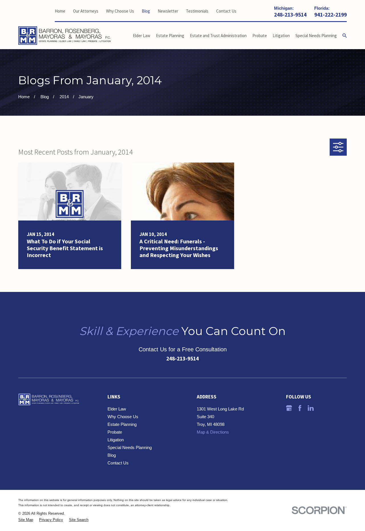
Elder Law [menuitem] (141, 35)
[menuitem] (25, 520)
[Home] (64, 35)
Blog (146, 11)
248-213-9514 (290, 15)
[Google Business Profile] (289, 408)
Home (60, 11)
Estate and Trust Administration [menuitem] (218, 35)
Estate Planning (122, 424)
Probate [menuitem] (259, 35)
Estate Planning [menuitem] (170, 35)
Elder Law (117, 408)
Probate (115, 432)
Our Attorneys (85, 11)
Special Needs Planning (130, 447)
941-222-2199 (330, 15)
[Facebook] (300, 408)
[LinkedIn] (311, 408)
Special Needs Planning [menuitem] (316, 35)
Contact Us (226, 11)
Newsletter (168, 11)
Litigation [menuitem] (281, 35)
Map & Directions (213, 432)
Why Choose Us (120, 11)
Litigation (116, 439)
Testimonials (197, 11)
